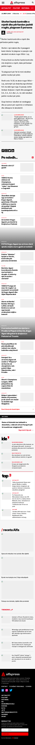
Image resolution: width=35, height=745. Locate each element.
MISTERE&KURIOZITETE (9, 712)
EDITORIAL (26, 8)
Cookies (28, 686)
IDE (32, 8)
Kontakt (4, 686)
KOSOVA (4, 706)
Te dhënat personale (16, 686)
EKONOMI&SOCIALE (7, 704)
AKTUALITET (6, 8)
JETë (3, 710)
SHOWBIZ (4, 714)
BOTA (3, 708)
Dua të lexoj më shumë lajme (10, 409)
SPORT (3, 716)
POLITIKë (16, 8)
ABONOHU (6, 734)
